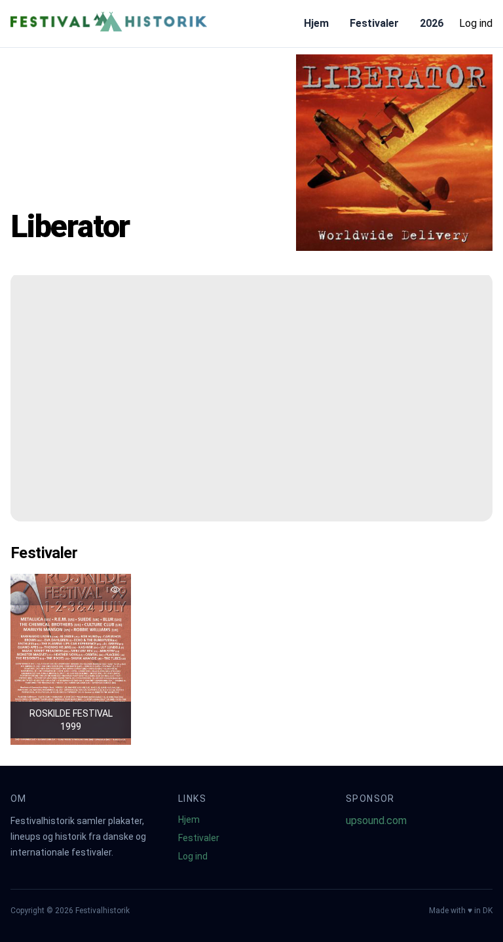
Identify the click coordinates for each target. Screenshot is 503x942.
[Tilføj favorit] (115, 589)
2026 (431, 23)
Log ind (476, 23)
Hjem (316, 23)
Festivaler (374, 23)
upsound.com (376, 820)
